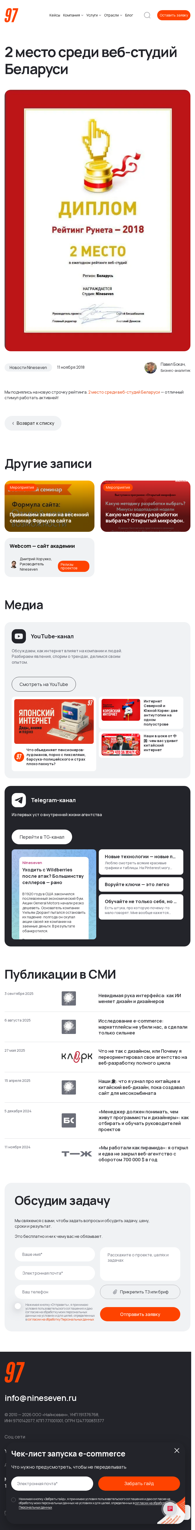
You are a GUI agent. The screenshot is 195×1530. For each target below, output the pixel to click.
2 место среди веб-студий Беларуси (124, 392)
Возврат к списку (35, 423)
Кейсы (55, 15)
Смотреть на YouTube (44, 684)
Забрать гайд (139, 1483)
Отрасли (111, 15)
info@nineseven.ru (41, 1398)
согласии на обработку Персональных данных (60, 1319)
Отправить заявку (140, 1314)
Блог (129, 15)
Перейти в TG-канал (42, 837)
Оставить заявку (174, 15)
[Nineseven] (11, 15)
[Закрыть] (177, 1450)
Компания (71, 15)
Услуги (92, 15)
